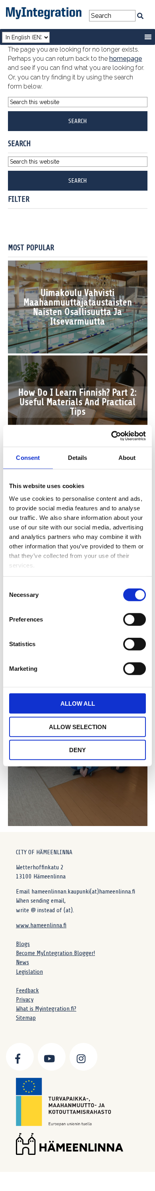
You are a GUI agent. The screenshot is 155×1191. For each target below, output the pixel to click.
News (22, 962)
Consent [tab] (28, 457)
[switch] (134, 619)
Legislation (29, 971)
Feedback (27, 990)
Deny (77, 750)
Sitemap (26, 1017)
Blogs (23, 944)
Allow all (77, 703)
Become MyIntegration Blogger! (55, 953)
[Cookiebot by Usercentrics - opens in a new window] (111, 435)
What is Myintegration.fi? (46, 1008)
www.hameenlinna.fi (41, 925)
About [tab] (127, 457)
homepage (125, 58)
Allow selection (78, 726)
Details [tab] (77, 457)
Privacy (24, 999)
